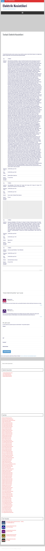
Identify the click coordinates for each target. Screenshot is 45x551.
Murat (8, 299)
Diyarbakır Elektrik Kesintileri (8, 446)
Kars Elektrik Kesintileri (7, 467)
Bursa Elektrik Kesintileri (7, 375)
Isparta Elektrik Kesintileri (7, 462)
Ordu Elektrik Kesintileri (7, 490)
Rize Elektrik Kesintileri (7, 492)
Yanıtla (41, 305)
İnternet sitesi (5, 346)
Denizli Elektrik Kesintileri (7, 445)
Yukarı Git (40, 270)
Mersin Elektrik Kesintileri (7, 483)
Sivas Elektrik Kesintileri (7, 500)
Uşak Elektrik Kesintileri (7, 507)
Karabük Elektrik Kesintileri (7, 465)
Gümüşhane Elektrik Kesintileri (8, 457)
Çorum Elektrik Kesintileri (7, 444)
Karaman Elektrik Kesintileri (8, 466)
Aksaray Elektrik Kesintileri (7, 422)
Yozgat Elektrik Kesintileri (7, 511)
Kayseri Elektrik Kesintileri (7, 470)
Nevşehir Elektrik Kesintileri (8, 487)
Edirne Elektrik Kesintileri (7, 449)
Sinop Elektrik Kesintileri (7, 498)
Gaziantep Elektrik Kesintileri (8, 455)
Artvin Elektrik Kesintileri (7, 427)
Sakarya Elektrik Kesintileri (7, 493)
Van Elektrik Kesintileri (7, 508)
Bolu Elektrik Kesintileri (7, 439)
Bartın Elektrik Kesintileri (7, 431)
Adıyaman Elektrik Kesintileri (8, 419)
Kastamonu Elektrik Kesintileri (8, 468)
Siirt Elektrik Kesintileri (7, 497)
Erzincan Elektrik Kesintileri (8, 451)
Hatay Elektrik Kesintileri (7, 460)
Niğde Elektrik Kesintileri (7, 488)
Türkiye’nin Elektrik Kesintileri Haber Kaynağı (13, 1)
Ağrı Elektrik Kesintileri (7, 421)
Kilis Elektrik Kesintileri (7, 471)
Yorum (4, 326)
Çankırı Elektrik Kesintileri (7, 442)
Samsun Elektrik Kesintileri (8, 495)
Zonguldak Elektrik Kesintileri (8, 512)
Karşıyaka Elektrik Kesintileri (11, 525)
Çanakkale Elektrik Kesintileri (8, 441)
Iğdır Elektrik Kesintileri (7, 461)
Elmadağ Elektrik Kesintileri (11, 530)
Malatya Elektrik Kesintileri (7, 480)
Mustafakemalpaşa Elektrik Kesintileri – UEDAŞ (14, 521)
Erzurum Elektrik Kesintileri (8, 452)
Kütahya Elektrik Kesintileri (7, 478)
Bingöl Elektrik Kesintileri (7, 436)
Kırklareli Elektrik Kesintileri (8, 473)
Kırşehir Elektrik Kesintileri (7, 475)
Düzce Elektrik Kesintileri (7, 447)
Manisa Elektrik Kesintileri (7, 481)
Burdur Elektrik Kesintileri (7, 440)
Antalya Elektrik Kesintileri (7, 425)
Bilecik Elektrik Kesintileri (7, 435)
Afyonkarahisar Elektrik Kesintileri (9, 420)
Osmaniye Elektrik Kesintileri (8, 491)
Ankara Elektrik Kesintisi (7, 376)
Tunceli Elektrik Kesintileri (7, 506)
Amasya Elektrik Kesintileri (8, 424)
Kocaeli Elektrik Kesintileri (7, 476)
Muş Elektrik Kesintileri (7, 486)
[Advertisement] (22, 23)
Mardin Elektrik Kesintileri (7, 482)
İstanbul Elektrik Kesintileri (8, 372)
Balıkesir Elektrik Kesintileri (8, 430)
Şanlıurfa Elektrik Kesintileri (8, 496)
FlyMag (15, 548)
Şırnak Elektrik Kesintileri (7, 501)
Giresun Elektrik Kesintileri (7, 456)
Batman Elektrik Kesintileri (7, 432)
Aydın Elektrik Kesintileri (7, 429)
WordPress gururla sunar (6, 548)
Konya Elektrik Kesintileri (7, 477)
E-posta (4, 342)
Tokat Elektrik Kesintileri (7, 503)
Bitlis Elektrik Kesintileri (7, 437)
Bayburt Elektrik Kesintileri (7, 434)
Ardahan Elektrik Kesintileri (8, 426)
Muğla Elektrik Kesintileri (7, 485)
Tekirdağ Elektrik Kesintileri (8, 502)
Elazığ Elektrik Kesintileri (7, 450)
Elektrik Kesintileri (15, 5)
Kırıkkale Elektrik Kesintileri (7, 472)
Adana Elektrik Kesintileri (7, 417)
